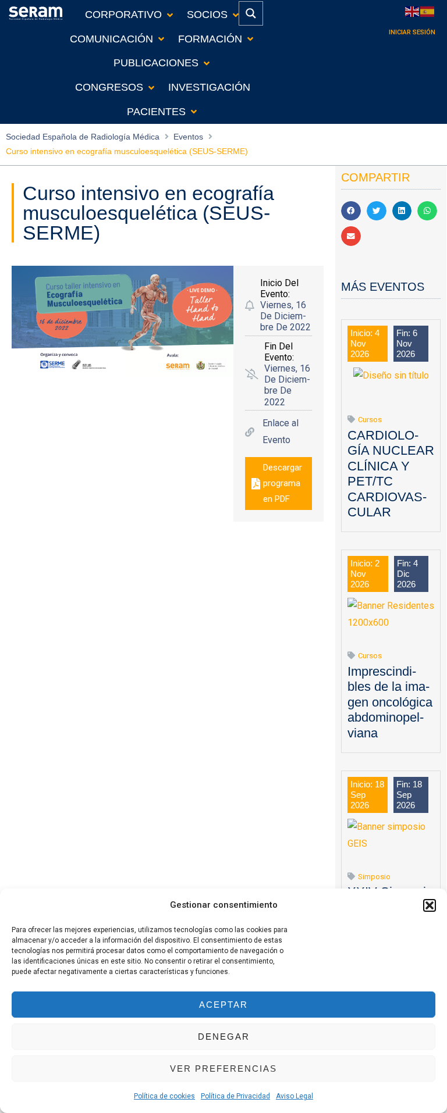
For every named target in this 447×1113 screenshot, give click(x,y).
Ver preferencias (223, 1068)
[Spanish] (427, 10)
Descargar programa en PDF (282, 483)
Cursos (370, 419)
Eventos (188, 136)
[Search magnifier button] (250, 13)
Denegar (224, 1036)
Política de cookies (164, 1096)
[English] (412, 10)
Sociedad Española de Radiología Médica (82, 136)
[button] (429, 905)
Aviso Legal (294, 1096)
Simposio (374, 876)
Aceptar (223, 1004)
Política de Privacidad (235, 1096)
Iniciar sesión (412, 32)
